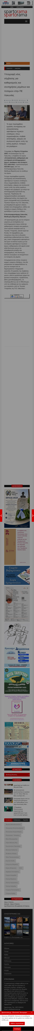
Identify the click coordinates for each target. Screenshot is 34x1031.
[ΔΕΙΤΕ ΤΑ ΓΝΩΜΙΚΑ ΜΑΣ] (33, 515)
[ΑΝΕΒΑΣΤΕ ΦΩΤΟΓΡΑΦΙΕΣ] (1, 515)
